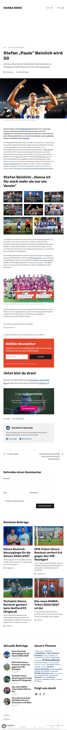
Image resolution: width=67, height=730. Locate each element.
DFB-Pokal (52, 655)
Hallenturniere (37, 664)
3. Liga (48, 653)
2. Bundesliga (39, 653)
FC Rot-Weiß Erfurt (38, 662)
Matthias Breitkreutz (35, 258)
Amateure (55, 653)
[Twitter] (36, 694)
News (8, 418)
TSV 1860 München (38, 679)
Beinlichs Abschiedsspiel (10, 164)
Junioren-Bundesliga (41, 669)
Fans (57, 655)
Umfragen (42, 383)
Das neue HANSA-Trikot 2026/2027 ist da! (46, 605)
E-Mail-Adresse (34, 492)
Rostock (52, 673)
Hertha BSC (37, 667)
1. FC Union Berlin (48, 651)
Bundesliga (38, 655)
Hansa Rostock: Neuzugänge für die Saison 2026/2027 (17, 552)
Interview (26, 138)
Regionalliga (45, 673)
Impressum (6, 715)
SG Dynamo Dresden (59, 673)
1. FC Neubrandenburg (38, 651)
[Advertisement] (33, 32)
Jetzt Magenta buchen (29, 408)
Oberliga (37, 673)
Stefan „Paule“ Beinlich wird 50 (16, 47)
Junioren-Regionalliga (56, 669)
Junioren (50, 667)
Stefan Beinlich (25, 129)
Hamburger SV (50, 664)
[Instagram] (40, 694)
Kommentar (6, 478)
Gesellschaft (56, 662)
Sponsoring (36, 675)
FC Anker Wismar (37, 657)
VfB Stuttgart (52, 679)
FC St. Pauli (51, 662)
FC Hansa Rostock (19, 418)
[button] (49, 8)
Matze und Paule (48, 260)
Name (5, 492)
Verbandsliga (46, 679)
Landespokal (37, 671)
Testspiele (38, 677)
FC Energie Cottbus (55, 657)
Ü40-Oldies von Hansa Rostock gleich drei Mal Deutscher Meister (33, 168)
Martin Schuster (25, 72)
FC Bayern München (46, 657)
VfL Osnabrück (59, 679)
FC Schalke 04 (45, 662)
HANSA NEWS (12, 7)
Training (44, 677)
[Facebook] (44, 694)
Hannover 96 (57, 664)
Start (4, 47)
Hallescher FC (43, 664)
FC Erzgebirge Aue (38, 660)
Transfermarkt (50, 677)
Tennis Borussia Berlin (54, 675)
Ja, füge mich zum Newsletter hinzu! (14, 501)
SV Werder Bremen (43, 675)
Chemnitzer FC (46, 655)
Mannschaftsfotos (45, 671)
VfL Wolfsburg (37, 681)
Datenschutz (6, 719)
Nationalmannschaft (54, 671)
